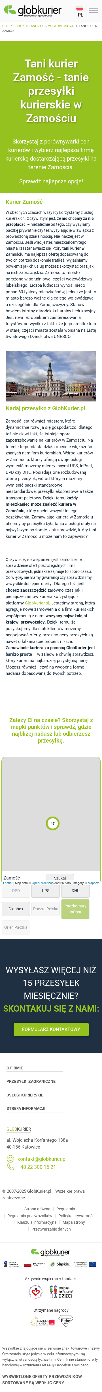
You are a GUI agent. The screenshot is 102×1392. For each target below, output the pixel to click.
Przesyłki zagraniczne (31, 1081)
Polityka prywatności (76, 1216)
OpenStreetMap (43, 882)
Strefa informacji (26, 1108)
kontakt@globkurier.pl (42, 1159)
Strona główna (37, 1209)
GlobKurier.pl (37, 603)
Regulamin (65, 1209)
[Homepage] (40, 11)
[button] (81, 11)
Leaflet (7, 882)
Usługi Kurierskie (25, 1095)
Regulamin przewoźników (29, 1216)
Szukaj (60, 878)
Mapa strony (74, 1222)
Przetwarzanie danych (51, 1229)
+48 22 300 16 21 (37, 1167)
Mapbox (93, 882)
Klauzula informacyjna (37, 1222)
